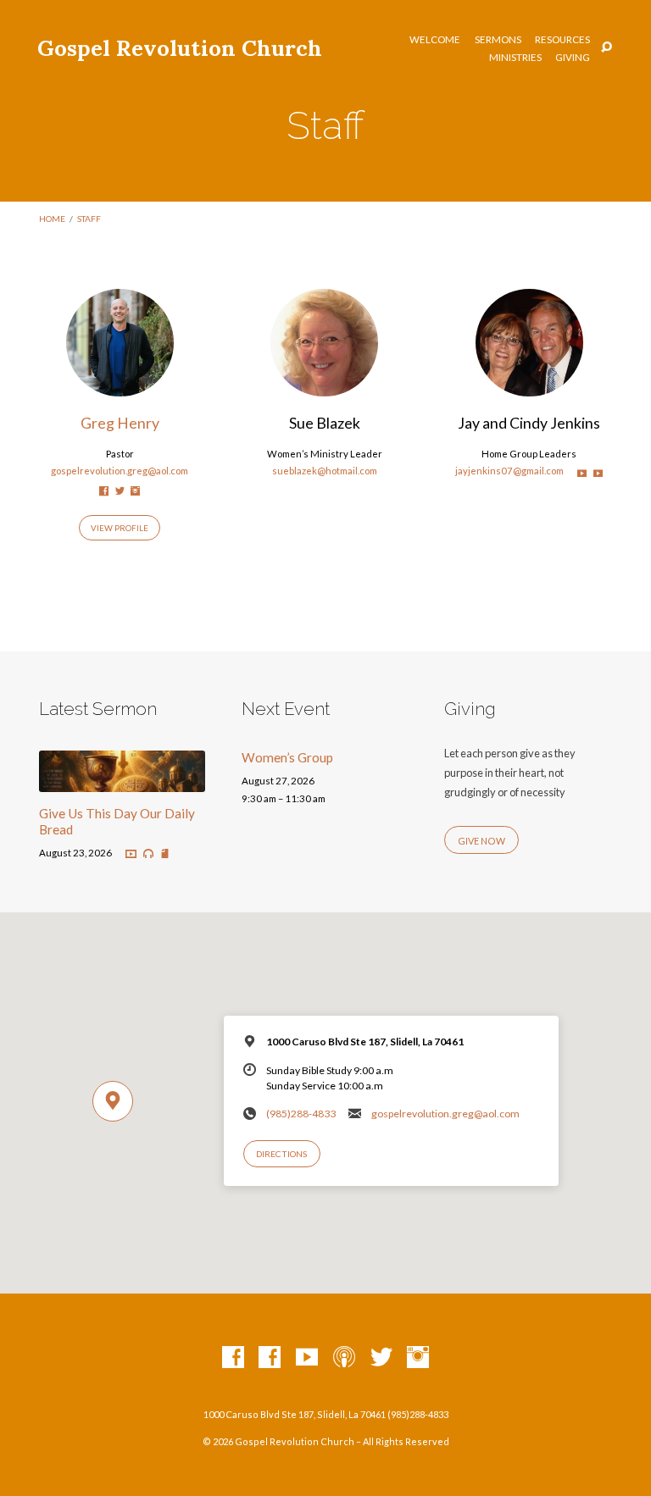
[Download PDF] (165, 854)
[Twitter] (120, 491)
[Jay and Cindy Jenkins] (529, 386)
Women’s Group (287, 757)
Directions (281, 1154)
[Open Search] (606, 47)
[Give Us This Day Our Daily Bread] (122, 782)
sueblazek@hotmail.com (324, 470)
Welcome (434, 40)
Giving (572, 58)
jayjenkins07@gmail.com (509, 470)
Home (52, 218)
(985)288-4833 (301, 1113)
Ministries (515, 58)
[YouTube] (582, 473)
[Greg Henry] (120, 386)
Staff (89, 218)
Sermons (498, 40)
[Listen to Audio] (148, 854)
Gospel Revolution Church (179, 48)
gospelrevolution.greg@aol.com (119, 470)
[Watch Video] (130, 854)
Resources (562, 40)
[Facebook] (103, 491)
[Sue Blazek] (324, 386)
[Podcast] (344, 1358)
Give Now (481, 840)
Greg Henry (120, 422)
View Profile (119, 528)
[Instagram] (135, 491)
